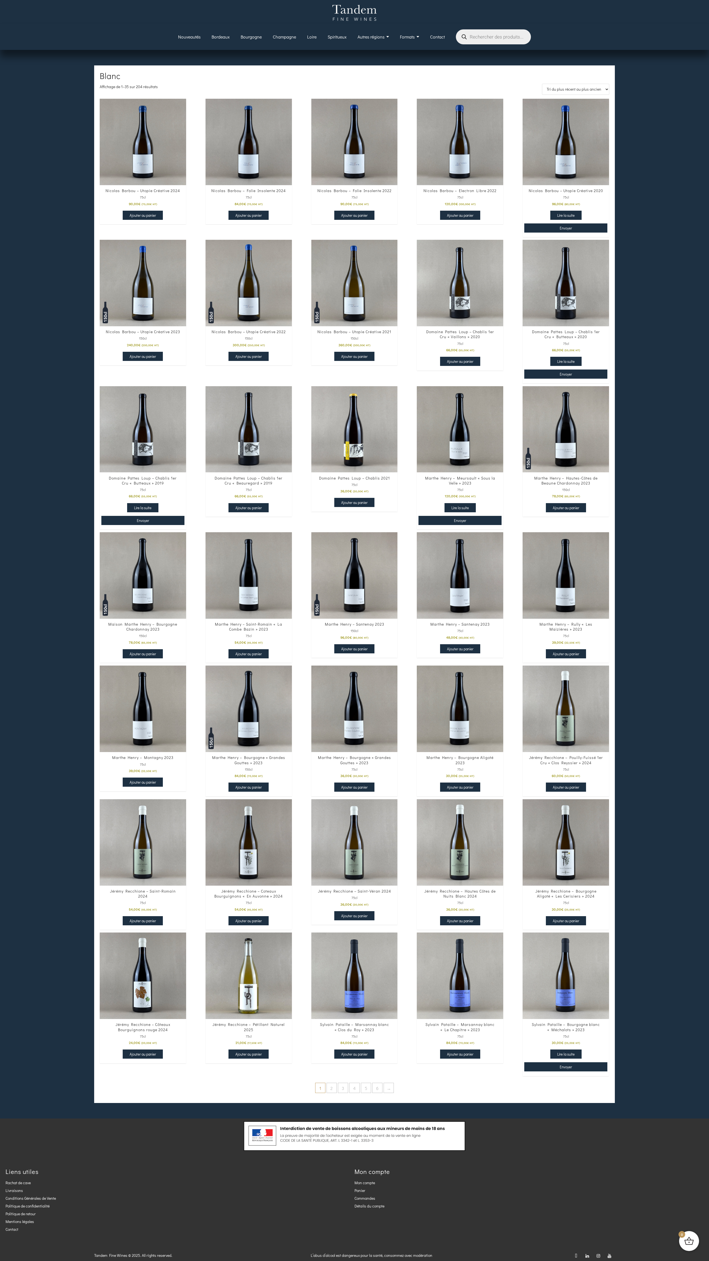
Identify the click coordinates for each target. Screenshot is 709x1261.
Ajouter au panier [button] (143, 215)
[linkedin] (587, 1255)
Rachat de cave (18, 1182)
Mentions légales (20, 1221)
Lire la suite (566, 215)
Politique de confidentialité (28, 1206)
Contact (12, 1229)
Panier (359, 1190)
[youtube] (609, 1255)
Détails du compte (369, 1206)
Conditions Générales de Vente (31, 1198)
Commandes (364, 1198)
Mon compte (364, 1182)
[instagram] (598, 1255)
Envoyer (566, 228)
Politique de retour (21, 1213)
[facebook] (576, 1255)
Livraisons (14, 1190)
